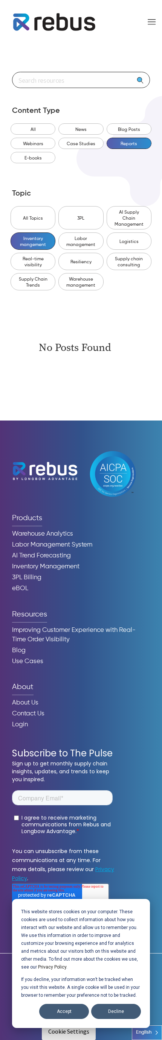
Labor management (80, 242)
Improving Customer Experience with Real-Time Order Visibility (74, 635)
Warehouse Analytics (42, 534)
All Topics (33, 218)
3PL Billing (26, 577)
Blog (19, 650)
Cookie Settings (68, 1031)
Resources (29, 614)
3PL (80, 218)
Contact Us (28, 714)
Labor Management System (52, 545)
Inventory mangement (33, 242)
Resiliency (81, 262)
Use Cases (27, 661)
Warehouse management (80, 282)
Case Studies (81, 144)
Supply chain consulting (129, 262)
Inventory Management (45, 566)
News (81, 130)
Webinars (33, 144)
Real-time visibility (33, 262)
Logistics (129, 242)
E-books (33, 158)
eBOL (20, 588)
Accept (64, 1011)
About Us (25, 703)
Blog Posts (129, 130)
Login (20, 724)
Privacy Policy (52, 967)
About (23, 687)
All (33, 130)
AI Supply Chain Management (129, 218)
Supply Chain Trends (33, 282)
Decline (116, 1011)
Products (27, 518)
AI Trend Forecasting (41, 556)
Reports (129, 144)
